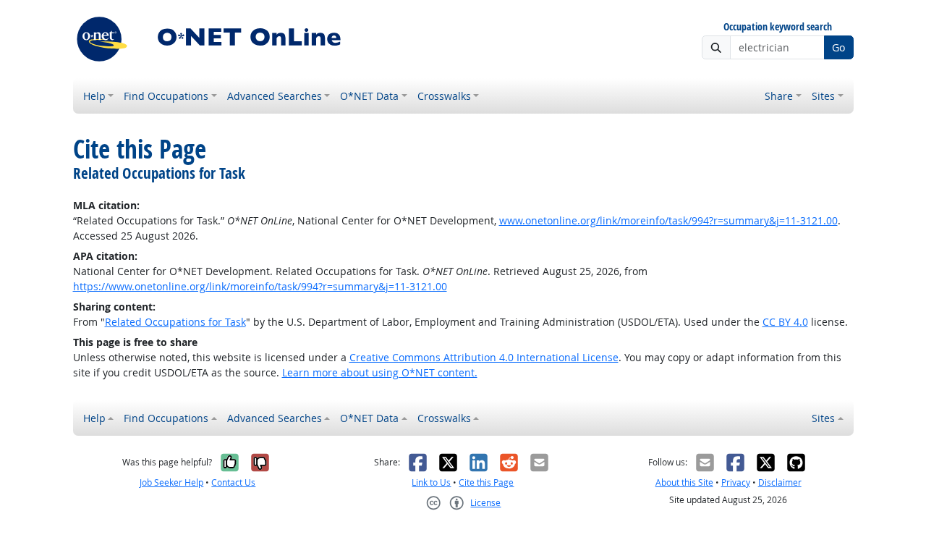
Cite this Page (486, 482)
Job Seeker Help (171, 482)
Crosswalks (444, 96)
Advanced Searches (274, 96)
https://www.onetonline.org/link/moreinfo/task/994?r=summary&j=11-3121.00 (260, 286)
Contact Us (233, 482)
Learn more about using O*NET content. (379, 372)
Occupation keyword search (777, 27)
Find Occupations (166, 96)
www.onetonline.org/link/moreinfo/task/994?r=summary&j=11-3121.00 (668, 220)
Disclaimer (780, 482)
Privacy (735, 482)
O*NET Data (369, 96)
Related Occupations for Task (175, 322)
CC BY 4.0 (785, 322)
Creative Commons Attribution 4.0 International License (484, 357)
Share (779, 96)
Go (838, 47)
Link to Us (431, 482)
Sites (823, 96)
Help (94, 96)
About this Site (684, 482)
